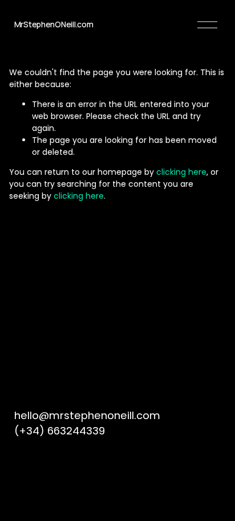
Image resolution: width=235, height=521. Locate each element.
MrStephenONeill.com (54, 24)
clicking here (181, 172)
